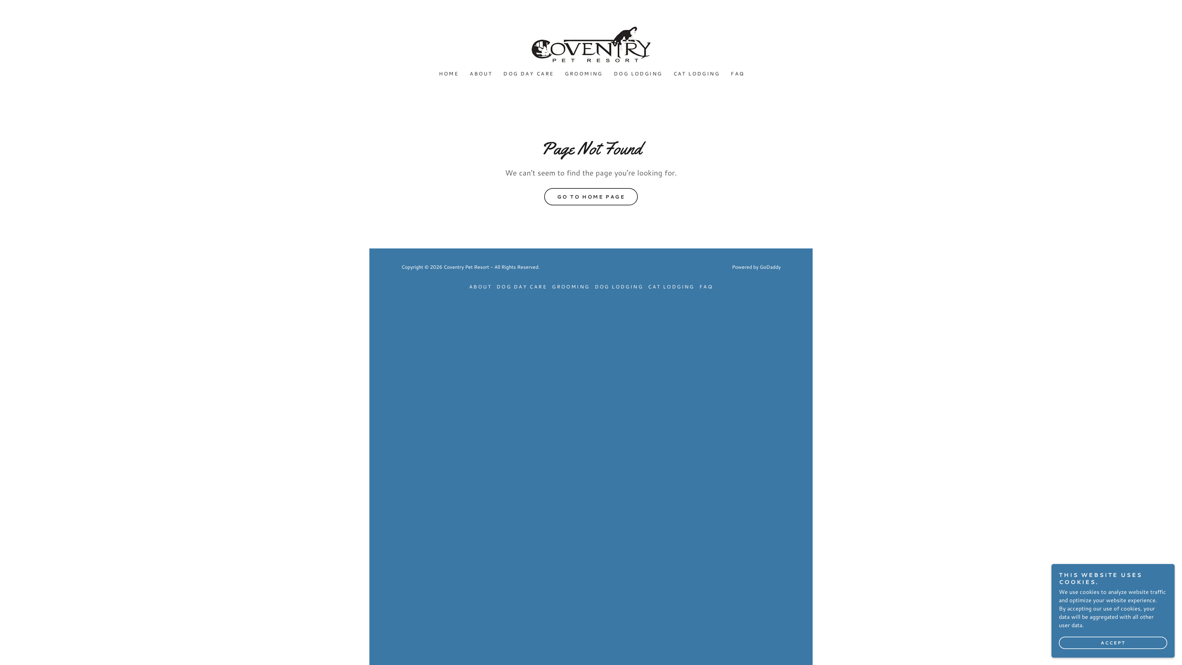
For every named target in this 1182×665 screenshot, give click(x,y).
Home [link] (449, 73)
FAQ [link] (737, 73)
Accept (1113, 643)
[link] (591, 44)
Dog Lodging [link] (638, 73)
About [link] (481, 73)
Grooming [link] (583, 73)
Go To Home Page (591, 196)
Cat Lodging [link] (696, 73)
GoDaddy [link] (770, 266)
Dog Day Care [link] (528, 73)
